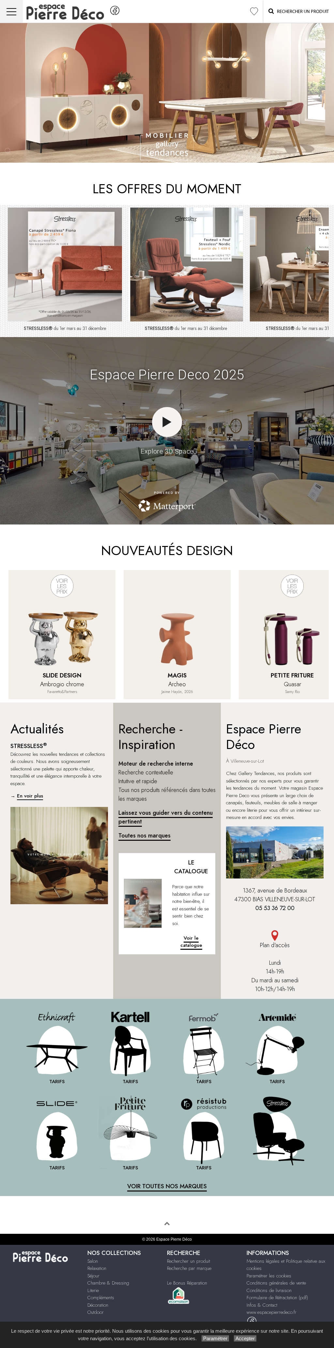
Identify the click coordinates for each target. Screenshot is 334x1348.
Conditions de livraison (269, 1290)
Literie (93, 1290)
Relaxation (96, 1268)
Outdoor (95, 1312)
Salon (92, 1261)
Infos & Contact (262, 1305)
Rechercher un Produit (301, 11)
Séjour (93, 1275)
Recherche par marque (189, 1268)
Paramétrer (215, 1338)
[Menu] (11, 11)
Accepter (245, 1338)
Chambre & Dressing (108, 1283)
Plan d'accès (275, 945)
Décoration (97, 1305)
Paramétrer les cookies (269, 1275)
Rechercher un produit (188, 1261)
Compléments (100, 1297)
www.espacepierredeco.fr (271, 1312)
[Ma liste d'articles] (254, 11)
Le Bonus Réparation (187, 1283)
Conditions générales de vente (276, 1283)
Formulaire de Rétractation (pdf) (277, 1297)
